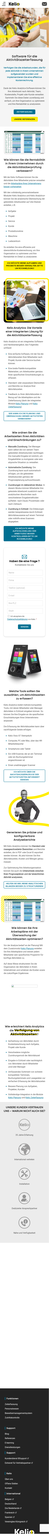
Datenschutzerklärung (17, 619)
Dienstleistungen (12, 1447)
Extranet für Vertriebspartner (18, 1462)
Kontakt (8, 1488)
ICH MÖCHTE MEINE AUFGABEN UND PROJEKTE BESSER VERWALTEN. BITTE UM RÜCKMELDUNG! (24, 266)
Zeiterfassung (11, 1404)
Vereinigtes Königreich (15, 1521)
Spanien (8, 1517)
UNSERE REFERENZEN (24, 119)
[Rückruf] (44, 3)
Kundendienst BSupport (16, 1458)
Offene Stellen (11, 1483)
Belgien (8, 1499)
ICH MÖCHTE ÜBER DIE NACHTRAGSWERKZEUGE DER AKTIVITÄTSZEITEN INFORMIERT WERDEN (24, 776)
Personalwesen (12, 1408)
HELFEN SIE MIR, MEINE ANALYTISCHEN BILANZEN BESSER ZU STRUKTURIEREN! (24, 884)
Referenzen (10, 1438)
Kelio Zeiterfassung (34, 1097)
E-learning (9, 1442)
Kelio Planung (22, 403)
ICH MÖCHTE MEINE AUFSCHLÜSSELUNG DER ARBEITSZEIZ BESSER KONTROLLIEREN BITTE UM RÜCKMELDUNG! (24, 533)
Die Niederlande (12, 1508)
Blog (7, 1433)
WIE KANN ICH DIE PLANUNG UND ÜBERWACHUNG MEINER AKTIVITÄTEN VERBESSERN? (24, 416)
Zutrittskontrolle (12, 1417)
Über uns (9, 1479)
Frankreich (9, 1512)
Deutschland (10, 1503)
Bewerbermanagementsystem (18, 1413)
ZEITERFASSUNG (24, 112)
